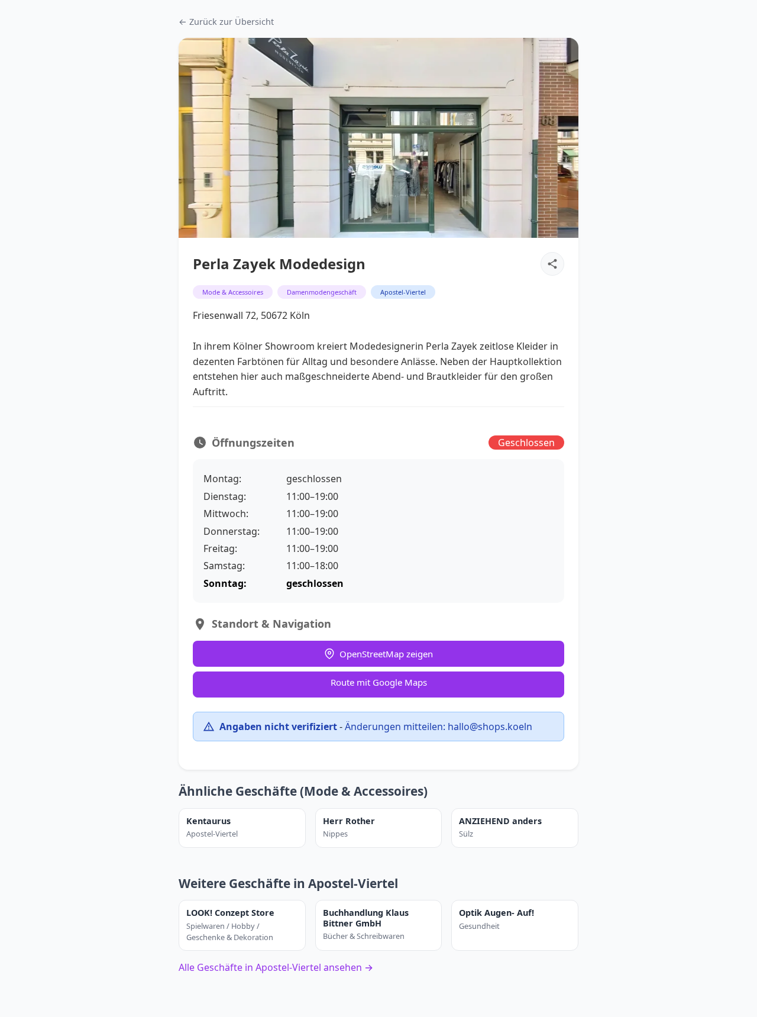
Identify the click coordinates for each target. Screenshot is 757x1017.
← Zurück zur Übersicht (226, 21)
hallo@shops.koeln (490, 726)
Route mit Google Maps (379, 682)
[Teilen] (552, 264)
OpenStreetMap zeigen (386, 654)
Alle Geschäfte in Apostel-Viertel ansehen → (276, 967)
